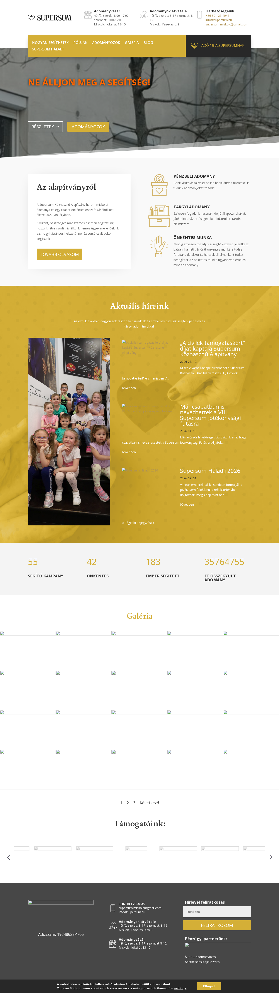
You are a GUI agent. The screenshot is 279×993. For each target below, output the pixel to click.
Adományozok (106, 43)
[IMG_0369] (84, 634)
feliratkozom (217, 925)
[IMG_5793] (84, 753)
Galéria (132, 43)
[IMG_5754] (251, 674)
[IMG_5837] (139, 753)
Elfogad (209, 986)
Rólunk (80, 43)
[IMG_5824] (84, 674)
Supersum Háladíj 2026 (210, 471)
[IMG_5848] (28, 753)
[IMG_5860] (139, 674)
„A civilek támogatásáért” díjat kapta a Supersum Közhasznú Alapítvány (212, 348)
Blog (148, 43)
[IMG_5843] (195, 713)
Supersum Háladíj (48, 50)
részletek (42, 127)
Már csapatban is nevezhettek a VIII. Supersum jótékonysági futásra (210, 415)
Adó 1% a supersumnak (222, 45)
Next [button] (270, 857)
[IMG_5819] (84, 713)
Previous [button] (8, 857)
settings (180, 988)
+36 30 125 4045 (217, 15)
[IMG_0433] (139, 634)
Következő (149, 802)
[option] (35, 856)
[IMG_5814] (251, 713)
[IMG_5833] (251, 753)
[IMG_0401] (195, 634)
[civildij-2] (28, 674)
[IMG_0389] (251, 634)
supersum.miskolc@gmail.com (227, 24)
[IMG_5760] (139, 713)
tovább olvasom (59, 254)
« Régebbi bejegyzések (138, 523)
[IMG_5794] (195, 674)
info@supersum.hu (219, 20)
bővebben (129, 388)
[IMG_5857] (28, 713)
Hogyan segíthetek (50, 43)
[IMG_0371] (28, 634)
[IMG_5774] (195, 753)
